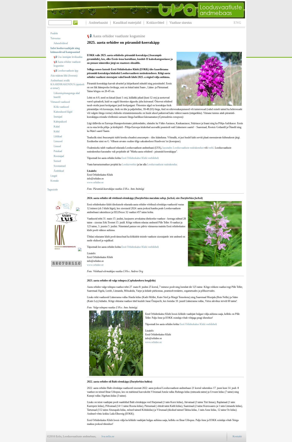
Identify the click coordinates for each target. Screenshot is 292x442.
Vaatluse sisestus (181, 22)
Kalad (57, 126)
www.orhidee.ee (95, 182)
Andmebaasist (98, 22)
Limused (58, 141)
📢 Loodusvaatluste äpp (66, 70)
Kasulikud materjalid (127, 22)
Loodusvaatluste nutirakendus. (162, 164)
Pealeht (54, 33)
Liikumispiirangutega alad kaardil (67, 95)
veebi (211, 147)
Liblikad (58, 136)
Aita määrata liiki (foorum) (63, 75)
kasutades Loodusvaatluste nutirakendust (183, 147)
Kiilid (56, 131)
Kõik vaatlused (61, 106)
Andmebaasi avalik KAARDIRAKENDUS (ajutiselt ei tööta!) (67, 84)
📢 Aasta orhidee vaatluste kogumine (67, 63)
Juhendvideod (61, 43)
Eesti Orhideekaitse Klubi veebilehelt (140, 158)
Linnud (57, 146)
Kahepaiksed (60, 121)
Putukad (58, 151)
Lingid (53, 175)
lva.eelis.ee (108, 436)
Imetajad (58, 116)
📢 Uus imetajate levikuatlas (68, 56)
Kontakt (54, 180)
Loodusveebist (129, 164)
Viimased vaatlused (60, 101)
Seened (57, 161)
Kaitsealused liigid (63, 111)
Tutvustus (55, 38)
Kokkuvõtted (155, 22)
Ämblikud (59, 170)
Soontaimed (60, 165)
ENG (237, 22)
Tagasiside (52, 189)
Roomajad (59, 156)
